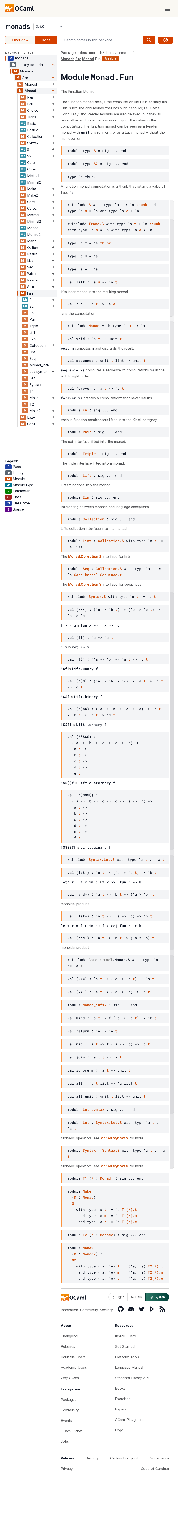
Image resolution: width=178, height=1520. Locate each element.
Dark (138, 1297)
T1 (31, 391)
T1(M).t (129, 1209)
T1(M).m (129, 1215)
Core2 (32, 169)
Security (92, 1458)
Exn (33, 339)
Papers (120, 1409)
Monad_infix (40, 365)
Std (25, 78)
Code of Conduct (155, 1468)
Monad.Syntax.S (114, 1138)
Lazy (31, 417)
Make (31, 189)
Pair (33, 319)
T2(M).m (155, 1272)
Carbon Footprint (124, 1458)
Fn (32, 313)
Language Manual (129, 1367)
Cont (31, 424)
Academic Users (74, 1367)
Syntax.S (97, 596)
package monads (19, 52)
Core (31, 162)
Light (120, 1297)
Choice (32, 110)
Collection (35, 136)
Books (120, 1388)
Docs (46, 40)
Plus (30, 97)
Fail (30, 104)
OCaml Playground (130, 1419)
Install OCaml (125, 1336)
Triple (34, 326)
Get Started (125, 1346)
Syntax (33, 143)
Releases (68, 1346)
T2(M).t (155, 1266)
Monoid (31, 84)
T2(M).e (155, 1278)
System (160, 1297)
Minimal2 (34, 182)
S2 (29, 156)
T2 (32, 404)
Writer (31, 273)
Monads (26, 71)
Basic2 (32, 130)
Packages (68, 1399)
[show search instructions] (165, 40)
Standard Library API (132, 1378)
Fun (30, 293)
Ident (31, 241)
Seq (30, 267)
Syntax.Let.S (102, 859)
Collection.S (111, 540)
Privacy (67, 1468)
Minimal (33, 176)
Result (32, 254)
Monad (30, 91)
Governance (159, 1458)
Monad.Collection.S (85, 556)
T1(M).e (129, 1221)
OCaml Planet (72, 1431)
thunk (141, 204)
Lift (32, 332)
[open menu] (167, 8)
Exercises (122, 1399)
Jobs (65, 1441)
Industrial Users (73, 1357)
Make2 (32, 195)
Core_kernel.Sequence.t (98, 574)
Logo (119, 1430)
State (31, 287)
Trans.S (96, 223)
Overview (20, 40)
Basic (31, 123)
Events (66, 1420)
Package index (73, 53)
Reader (33, 280)
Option (32, 247)
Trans (31, 117)
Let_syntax (39, 371)
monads (17, 26)
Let (32, 378)
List (30, 260)
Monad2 (34, 234)
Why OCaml (70, 1378)
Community (70, 1410)
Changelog (69, 1336)
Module (110, 59)
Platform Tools (127, 1357)
